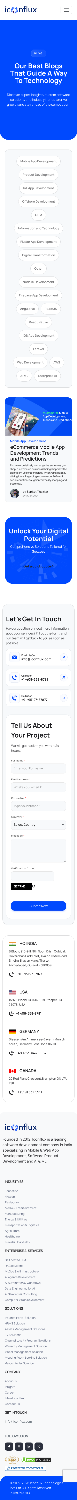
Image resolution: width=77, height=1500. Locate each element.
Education (11, 1191)
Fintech (10, 1196)
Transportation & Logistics (22, 1225)
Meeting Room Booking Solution (26, 1357)
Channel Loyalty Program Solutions (28, 1340)
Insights (10, 1387)
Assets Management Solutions (25, 1329)
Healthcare (12, 1236)
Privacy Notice (20, 1493)
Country (16, 816)
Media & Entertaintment (21, 1208)
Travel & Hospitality (17, 1242)
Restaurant (12, 1202)
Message (17, 835)
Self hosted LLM (15, 1260)
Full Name (17, 760)
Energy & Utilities (16, 1219)
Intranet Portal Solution (20, 1318)
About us (11, 1381)
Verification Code (22, 868)
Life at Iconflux (14, 1398)
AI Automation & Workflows (22, 1283)
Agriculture (12, 1231)
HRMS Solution (15, 1323)
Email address (20, 779)
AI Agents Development (20, 1277)
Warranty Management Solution (26, 1346)
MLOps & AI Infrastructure (22, 1271)
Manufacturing (14, 1214)
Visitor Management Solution (24, 1352)
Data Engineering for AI (20, 1288)
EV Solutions (13, 1335)
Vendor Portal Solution (19, 1363)
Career (9, 1392)
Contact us (12, 1404)
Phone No (17, 798)
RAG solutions (14, 1266)
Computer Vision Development (25, 1300)
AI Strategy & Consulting (21, 1294)
